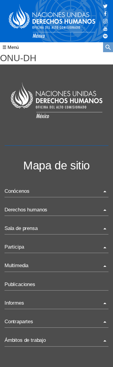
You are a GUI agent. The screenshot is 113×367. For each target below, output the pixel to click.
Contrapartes (19, 321)
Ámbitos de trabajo (25, 340)
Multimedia (16, 265)
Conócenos (17, 191)
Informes (14, 303)
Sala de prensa (21, 228)
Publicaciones (20, 284)
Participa (14, 247)
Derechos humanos (26, 210)
